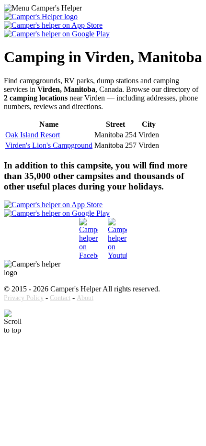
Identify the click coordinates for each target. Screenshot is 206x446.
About (85, 297)
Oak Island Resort (32, 135)
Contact (60, 297)
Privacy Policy (24, 297)
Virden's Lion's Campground (48, 145)
